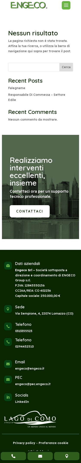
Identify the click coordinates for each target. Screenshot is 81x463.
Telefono (23, 324)
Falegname (16, 88)
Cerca (66, 67)
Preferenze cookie (53, 443)
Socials (21, 395)
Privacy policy (24, 443)
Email (20, 361)
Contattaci (29, 211)
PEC (18, 377)
